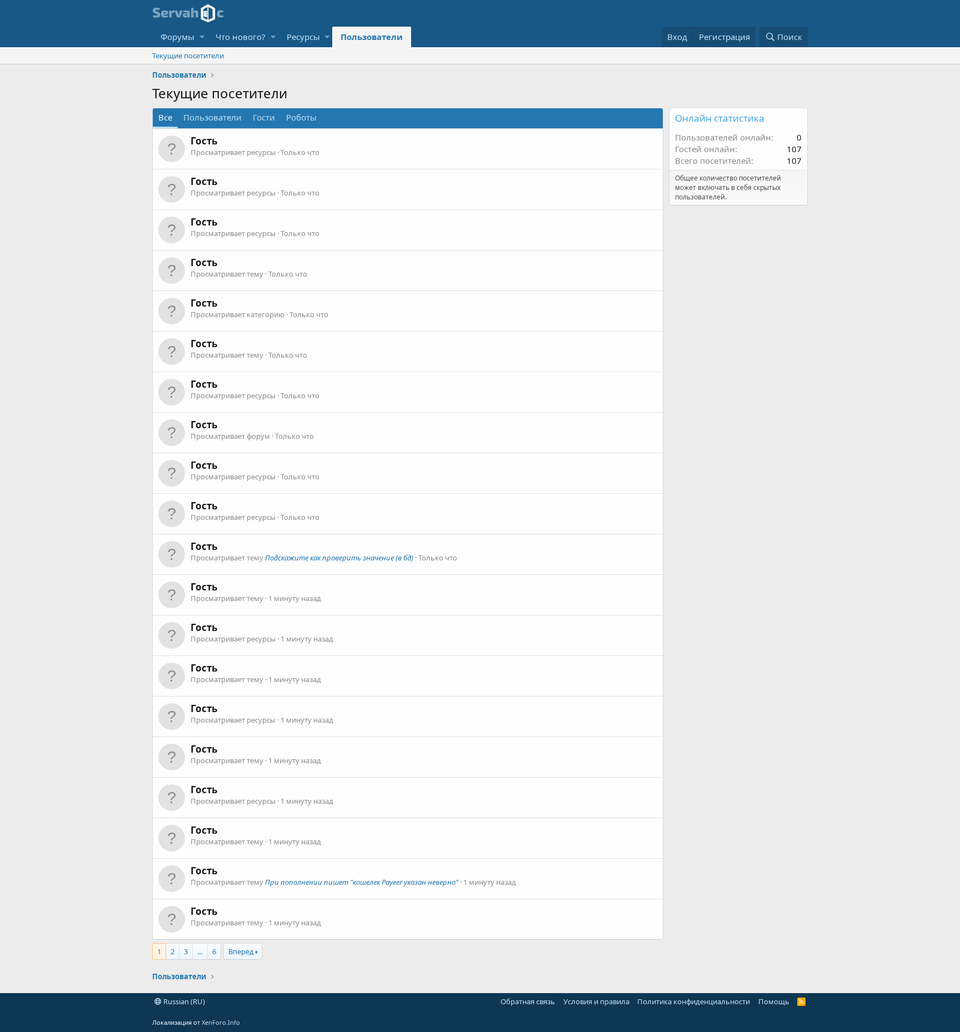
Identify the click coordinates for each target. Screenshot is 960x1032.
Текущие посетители (188, 56)
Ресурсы (303, 36)
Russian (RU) (183, 1001)
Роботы (301, 117)
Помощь (773, 1001)
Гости (264, 117)
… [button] (200, 951)
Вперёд (241, 951)
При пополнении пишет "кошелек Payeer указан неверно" (361, 882)
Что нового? (241, 36)
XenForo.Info (221, 1022)
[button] (202, 37)
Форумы (177, 36)
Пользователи (372, 36)
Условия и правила (596, 1001)
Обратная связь (528, 1001)
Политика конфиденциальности (693, 1001)
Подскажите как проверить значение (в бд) (339, 558)
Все (165, 117)
